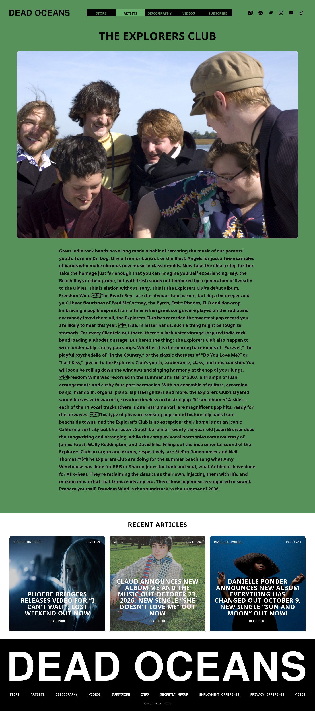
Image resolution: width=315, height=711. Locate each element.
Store (106, 13)
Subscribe (218, 13)
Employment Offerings (219, 694)
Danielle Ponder (228, 542)
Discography (159, 13)
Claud (118, 542)
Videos (192, 13)
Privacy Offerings (267, 694)
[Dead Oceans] (39, 13)
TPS (160, 703)
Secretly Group (174, 694)
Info (145, 694)
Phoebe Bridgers (28, 542)
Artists (130, 13)
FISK (168, 703)
